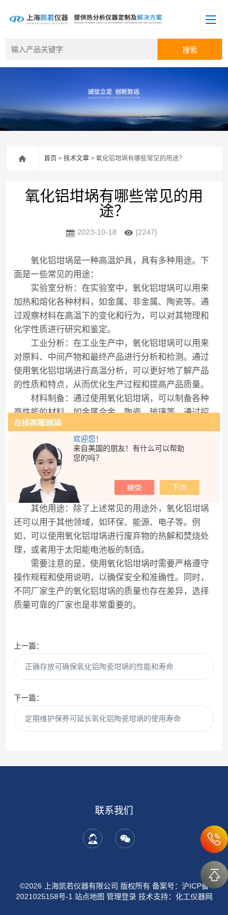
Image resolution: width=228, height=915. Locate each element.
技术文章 (76, 158)
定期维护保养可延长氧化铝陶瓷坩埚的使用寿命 (103, 718)
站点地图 (89, 896)
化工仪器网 (194, 896)
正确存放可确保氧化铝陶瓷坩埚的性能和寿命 (99, 666)
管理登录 (121, 896)
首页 (50, 158)
